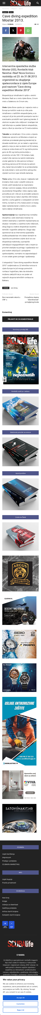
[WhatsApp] (28, 30)
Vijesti (21, 8)
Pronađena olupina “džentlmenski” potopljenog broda (32, 299)
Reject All (20, 1010)
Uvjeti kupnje (7, 879)
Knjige (4, 901)
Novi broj (5, 898)
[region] (20, 995)
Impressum (6, 857)
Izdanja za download (10, 904)
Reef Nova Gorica (23, 73)
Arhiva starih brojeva (10, 911)
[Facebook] (5, 30)
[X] (13, 30)
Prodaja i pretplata (9, 861)
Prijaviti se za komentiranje (20, 319)
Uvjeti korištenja (8, 854)
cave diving (14, 288)
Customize (20, 1004)
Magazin (14, 8)
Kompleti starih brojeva (11, 915)
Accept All (20, 998)
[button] (4, 3)
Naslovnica (5, 8)
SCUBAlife (11, 24)
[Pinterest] (20, 30)
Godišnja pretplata (9, 908)
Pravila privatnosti (9, 883)
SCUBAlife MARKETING (10, 864)
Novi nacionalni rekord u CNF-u (11, 298)
